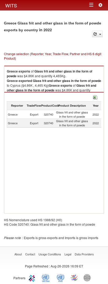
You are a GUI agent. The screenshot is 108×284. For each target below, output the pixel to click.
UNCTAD (46, 277)
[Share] (97, 34)
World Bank (88, 277)
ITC (33, 277)
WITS (11, 5)
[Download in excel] (95, 96)
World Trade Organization (74, 277)
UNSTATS (60, 277)
